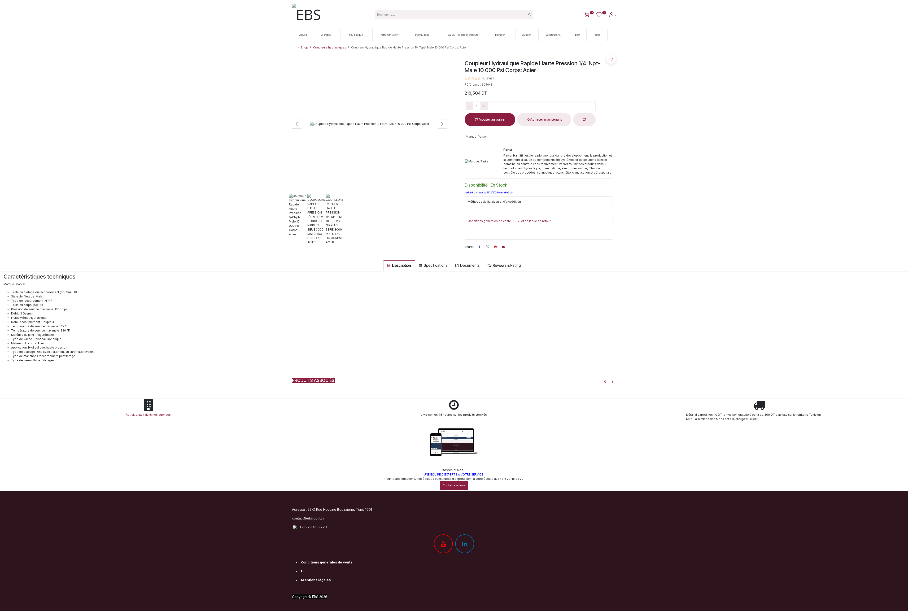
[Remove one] (469, 106)
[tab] (399, 265)
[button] (296, 124)
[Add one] (484, 106)
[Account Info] (612, 15)
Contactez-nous (454, 485)
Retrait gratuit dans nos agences (149, 414)
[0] (589, 15)
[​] (487, 247)
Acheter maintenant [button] (546, 119)
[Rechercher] (529, 14)
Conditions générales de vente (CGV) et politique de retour (509, 221)
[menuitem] (303, 35)
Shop (304, 47)
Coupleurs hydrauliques (329, 47)
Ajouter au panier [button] (492, 119)
